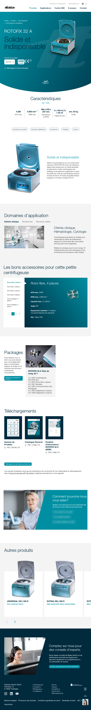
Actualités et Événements (57, 3)
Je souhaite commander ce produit (64, 522)
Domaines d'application (38, 129)
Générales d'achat (68, 700)
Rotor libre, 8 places (13, 295)
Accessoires (54, 129)
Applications (45, 8)
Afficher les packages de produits (12, 378)
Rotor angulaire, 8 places (12, 299)
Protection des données (27, 700)
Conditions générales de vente (49, 700)
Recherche (27, 222)
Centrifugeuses (22, 20)
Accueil (6, 20)
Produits (33, 8)
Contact (83, 8)
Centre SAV (60, 8)
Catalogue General (33, 442)
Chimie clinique (11, 222)
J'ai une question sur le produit (63, 512)
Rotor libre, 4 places (14, 282)
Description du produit (19, 129)
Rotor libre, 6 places (13, 291)
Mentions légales (10, 700)
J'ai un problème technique (62, 517)
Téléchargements (73, 3)
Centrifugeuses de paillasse (14, 23)
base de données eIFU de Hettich (22, 473)
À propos (72, 8)
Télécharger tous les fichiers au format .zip (18, 464)
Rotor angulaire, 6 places (12, 305)
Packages (65, 129)
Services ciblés (43, 222)
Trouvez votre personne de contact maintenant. (64, 666)
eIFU (78, 700)
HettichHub (8, 704)
